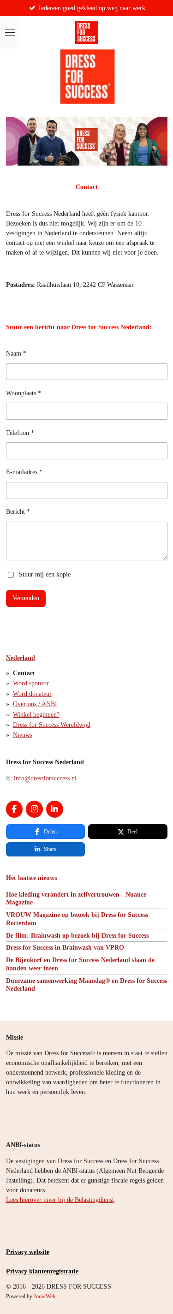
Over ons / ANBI (35, 704)
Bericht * (18, 511)
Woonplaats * (23, 393)
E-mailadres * (24, 472)
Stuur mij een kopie (45, 574)
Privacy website (27, 1252)
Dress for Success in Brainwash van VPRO (65, 947)
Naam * (16, 353)
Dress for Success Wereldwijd (51, 724)
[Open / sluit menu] (10, 32)
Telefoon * (20, 432)
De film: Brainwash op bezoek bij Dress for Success (77, 935)
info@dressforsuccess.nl (45, 778)
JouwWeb (44, 1297)
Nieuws (22, 734)
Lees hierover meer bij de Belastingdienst (60, 1199)
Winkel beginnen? (36, 714)
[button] (159, 125)
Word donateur (32, 693)
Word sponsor (31, 683)
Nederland (20, 657)
